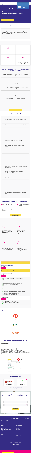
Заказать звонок (27, 418)
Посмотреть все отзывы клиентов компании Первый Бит (15, 388)
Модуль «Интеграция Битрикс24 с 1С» (7, 265)
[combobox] (4, 405)
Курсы (16, 434)
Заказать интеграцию (15, 215)
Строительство (17, 428)
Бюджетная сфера (3, 430)
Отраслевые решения (4, 428)
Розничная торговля (18, 430)
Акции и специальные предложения (6, 429)
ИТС (1, 435)
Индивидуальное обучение (19, 435)
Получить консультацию (15, 109)
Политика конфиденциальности (15, 444)
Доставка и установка (4, 437)
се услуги (2, 434)
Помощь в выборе (3, 427)
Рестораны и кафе (18, 429)
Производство (17, 427)
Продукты (3, 425)
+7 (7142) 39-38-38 (5, 420)
